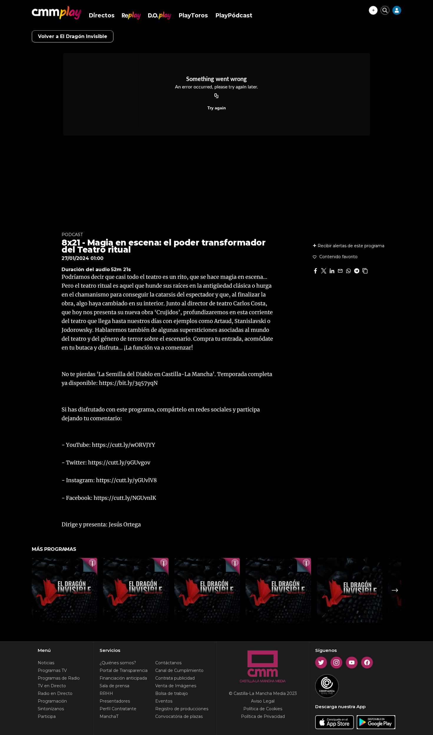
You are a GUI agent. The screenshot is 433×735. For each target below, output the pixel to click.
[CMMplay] (56, 12)
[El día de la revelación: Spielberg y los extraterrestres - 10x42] (135, 590)
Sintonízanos (51, 708)
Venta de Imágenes (175, 685)
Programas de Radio (59, 678)
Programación (52, 701)
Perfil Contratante (118, 708)
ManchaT (109, 716)
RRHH (106, 693)
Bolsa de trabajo (171, 693)
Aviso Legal (263, 701)
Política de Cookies (262, 708)
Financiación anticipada (123, 678)
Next (395, 590)
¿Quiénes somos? (118, 662)
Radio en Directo (55, 693)
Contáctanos (168, 662)
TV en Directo (52, 685)
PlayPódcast (233, 15)
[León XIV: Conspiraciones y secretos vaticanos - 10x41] (207, 590)
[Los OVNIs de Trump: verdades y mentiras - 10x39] (349, 590)
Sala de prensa (114, 685)
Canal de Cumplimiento (179, 670)
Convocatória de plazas (179, 716)
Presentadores (115, 701)
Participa (47, 716)
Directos (102, 15)
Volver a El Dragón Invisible (72, 36)
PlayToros (193, 15)
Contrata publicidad (175, 678)
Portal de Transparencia (124, 670)
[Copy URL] (216, 96)
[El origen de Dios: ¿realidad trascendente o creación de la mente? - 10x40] (278, 590)
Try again (216, 108)
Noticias (46, 662)
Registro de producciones (181, 708)
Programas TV (52, 670)
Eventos (163, 701)
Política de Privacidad (263, 716)
